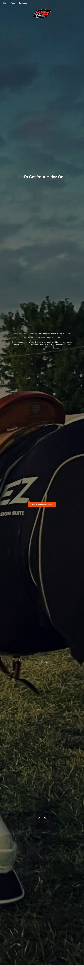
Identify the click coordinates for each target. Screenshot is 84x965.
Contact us (23, 3)
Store (5, 3)
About (13, 3)
